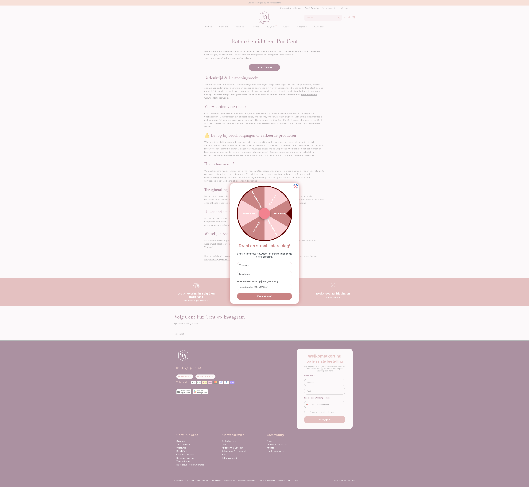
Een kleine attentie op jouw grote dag (257, 281)
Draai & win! (264, 296)
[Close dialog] (295, 186)
